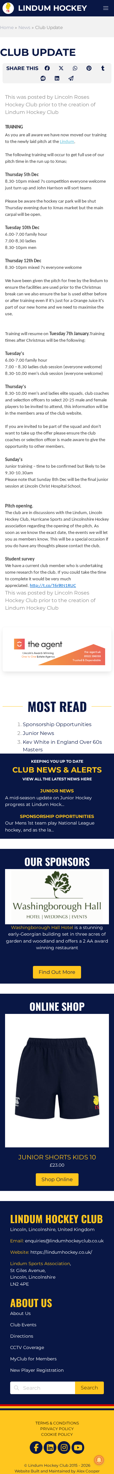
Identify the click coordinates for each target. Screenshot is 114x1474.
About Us (20, 1313)
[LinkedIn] (50, 1447)
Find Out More (57, 972)
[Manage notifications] (99, 1460)
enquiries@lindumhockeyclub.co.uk (64, 1241)
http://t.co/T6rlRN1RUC (53, 585)
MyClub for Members (33, 1359)
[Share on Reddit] (44, 78)
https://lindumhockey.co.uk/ (61, 1252)
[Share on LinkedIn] (58, 78)
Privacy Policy (57, 1428)
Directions (21, 1336)
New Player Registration (37, 1370)
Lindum (67, 141)
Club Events (23, 1325)
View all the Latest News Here (57, 779)
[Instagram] (64, 1447)
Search (89, 1388)
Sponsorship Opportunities (57, 724)
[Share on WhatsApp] (76, 68)
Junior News (38, 733)
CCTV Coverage (27, 1347)
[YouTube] (78, 1447)
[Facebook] (36, 1447)
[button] (106, 8)
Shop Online (57, 1179)
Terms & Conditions (57, 1423)
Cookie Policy (57, 1434)
